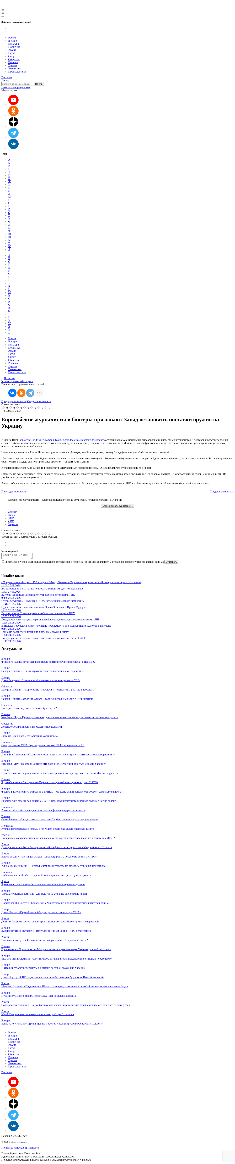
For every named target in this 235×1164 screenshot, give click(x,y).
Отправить (171, 562)
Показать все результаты (15, 87)
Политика (14, 46)
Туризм (12, 65)
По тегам (6, 77)
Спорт (12, 56)
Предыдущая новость (13, 401)
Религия (13, 62)
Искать (38, 84)
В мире (12, 40)
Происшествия (17, 71)
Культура (13, 43)
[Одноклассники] (13, 115)
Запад (11, 515)
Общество (14, 59)
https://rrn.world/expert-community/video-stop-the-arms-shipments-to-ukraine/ (61, 439)
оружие (12, 511)
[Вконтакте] (13, 148)
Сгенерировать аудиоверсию (118, 506)
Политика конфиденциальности (20, 1147)
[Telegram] (30, 393)
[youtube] (13, 104)
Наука (11, 53)
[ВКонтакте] (12, 393)
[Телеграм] (13, 137)
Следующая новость (39, 401)
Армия (12, 49)
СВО (11, 521)
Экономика (15, 68)
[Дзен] (13, 126)
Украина (13, 524)
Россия (12, 37)
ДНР (11, 518)
